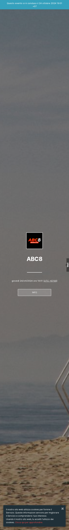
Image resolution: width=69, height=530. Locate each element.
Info (34, 292)
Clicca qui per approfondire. (29, 522)
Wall (67, 265)
